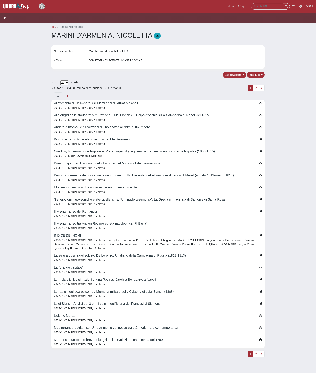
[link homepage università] (42, 6)
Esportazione (233, 75)
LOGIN (308, 6)
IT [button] (293, 6)
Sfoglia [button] (242, 6)
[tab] (58, 95)
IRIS (53, 27)
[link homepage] (17, 6)
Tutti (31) (255, 75)
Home (231, 6)
